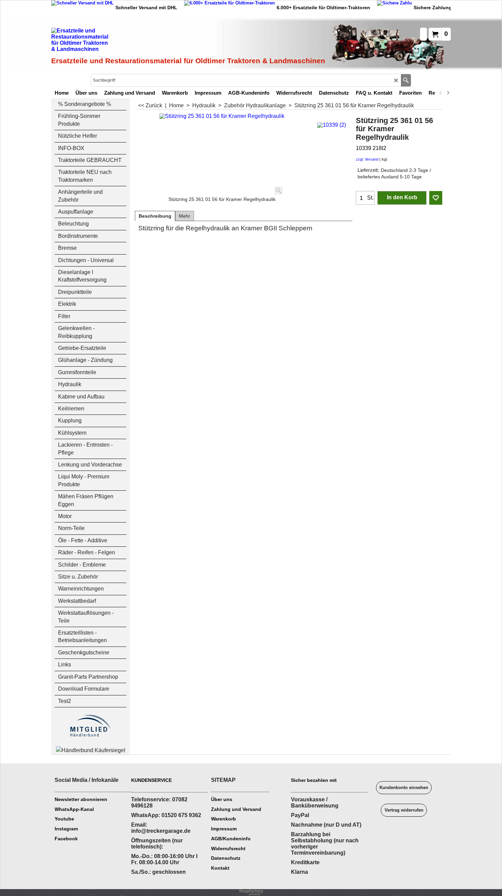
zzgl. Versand (367, 159)
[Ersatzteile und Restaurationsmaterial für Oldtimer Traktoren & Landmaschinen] (128, 41)
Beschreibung (155, 216)
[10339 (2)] (331, 124)
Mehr (184, 216)
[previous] (441, 93)
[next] (448, 93)
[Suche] (406, 80)
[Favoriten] (435, 197)
